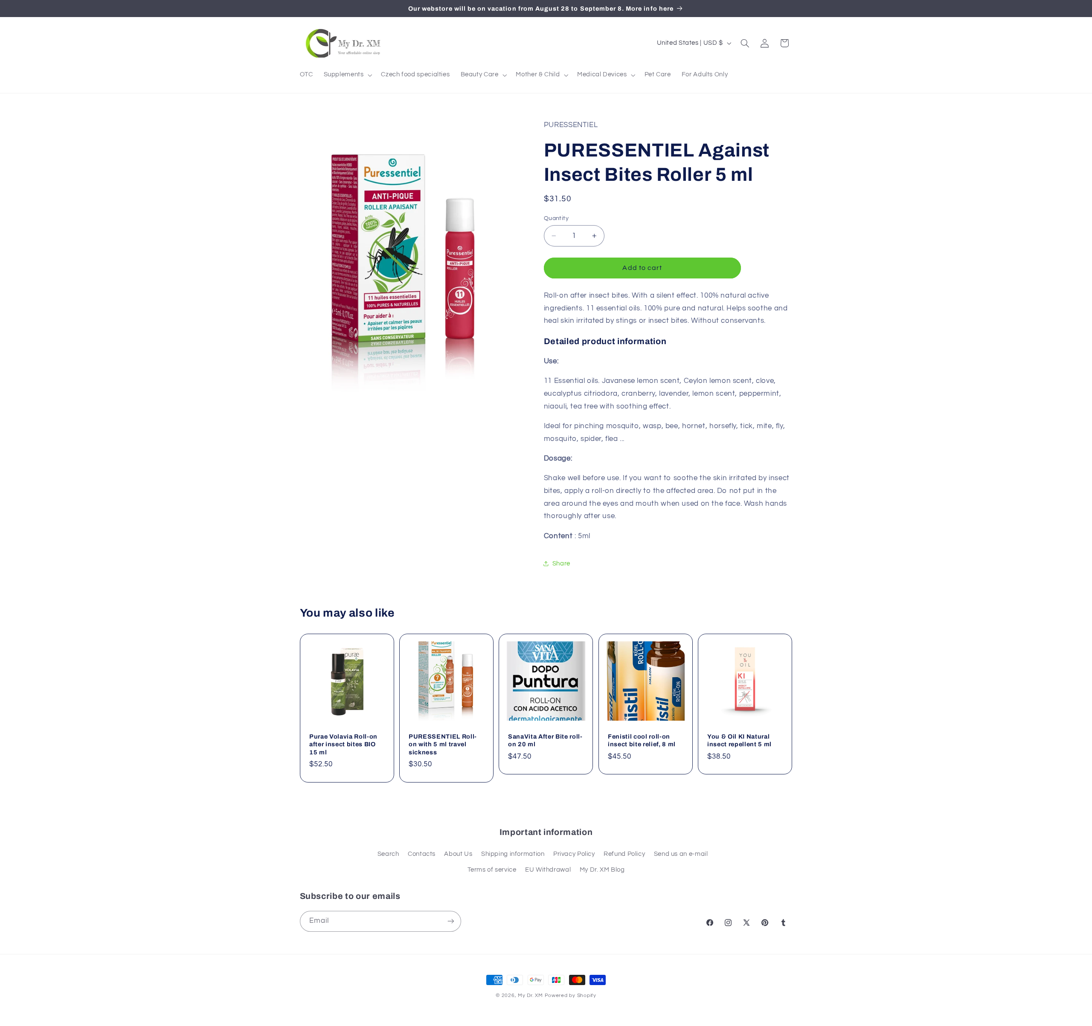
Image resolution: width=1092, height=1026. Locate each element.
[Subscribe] (450, 921)
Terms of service (492, 870)
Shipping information (513, 854)
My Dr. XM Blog (602, 870)
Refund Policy (624, 854)
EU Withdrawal (548, 870)
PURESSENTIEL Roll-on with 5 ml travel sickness (443, 744)
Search (388, 854)
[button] (347, 75)
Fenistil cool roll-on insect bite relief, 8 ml (642, 740)
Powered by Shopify (570, 995)
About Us (458, 854)
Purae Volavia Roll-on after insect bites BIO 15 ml (343, 744)
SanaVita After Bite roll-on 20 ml (545, 740)
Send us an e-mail (681, 854)
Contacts (422, 854)
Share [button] (561, 563)
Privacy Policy (574, 854)
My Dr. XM (531, 995)
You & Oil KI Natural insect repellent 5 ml (739, 740)
